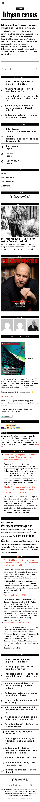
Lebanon (14, 544)
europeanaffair (10, 536)
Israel (3, 544)
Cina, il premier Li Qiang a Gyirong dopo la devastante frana (19, 732)
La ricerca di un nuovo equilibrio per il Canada (20, 758)
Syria (29, 547)
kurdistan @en (8, 544)
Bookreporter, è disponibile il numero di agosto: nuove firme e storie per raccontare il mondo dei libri (21, 457)
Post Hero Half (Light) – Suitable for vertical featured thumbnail (18, 240)
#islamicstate (14, 529)
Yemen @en (13, 552)
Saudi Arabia (18, 547)
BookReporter (21, 451)
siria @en (25, 547)
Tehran (32, 547)
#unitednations (29, 530)
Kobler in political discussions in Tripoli (19, 25)
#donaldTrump (9, 522)
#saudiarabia (21, 530)
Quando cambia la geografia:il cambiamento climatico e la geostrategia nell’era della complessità (19, 107)
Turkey (3, 549)
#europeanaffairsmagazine (16, 525)
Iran (17, 541)
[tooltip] (11, 196)
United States (33, 549)
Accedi (3, 173)
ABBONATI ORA (7, 396)
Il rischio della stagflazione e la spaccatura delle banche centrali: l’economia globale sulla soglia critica (21, 98)
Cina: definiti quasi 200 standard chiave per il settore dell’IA (20, 771)
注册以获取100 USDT (13, 153)
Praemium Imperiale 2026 (15, 595)
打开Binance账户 (12, 160)
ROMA (21, 557)
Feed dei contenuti (7, 177)
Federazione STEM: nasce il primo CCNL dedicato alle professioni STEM (22, 140)
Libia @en (20, 544)
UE (10, 550)
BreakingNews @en (31, 28)
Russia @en (11, 547)
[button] (36, 69)
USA (4, 552)
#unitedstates (5, 532)
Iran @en (22, 541)
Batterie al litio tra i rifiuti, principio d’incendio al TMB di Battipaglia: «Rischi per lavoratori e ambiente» (21, 562)
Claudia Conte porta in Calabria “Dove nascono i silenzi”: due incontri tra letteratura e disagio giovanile (20, 489)
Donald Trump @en (24, 532)
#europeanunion (5, 530)
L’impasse (9, 148)
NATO (34, 544)
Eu (3, 536)
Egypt (32, 532)
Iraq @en (29, 541)
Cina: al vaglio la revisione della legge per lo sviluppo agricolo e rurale (20, 763)
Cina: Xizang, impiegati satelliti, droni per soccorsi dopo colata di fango (19, 90)
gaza (8, 541)
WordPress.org (6, 185)
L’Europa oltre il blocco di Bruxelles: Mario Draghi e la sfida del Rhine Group (21, 725)
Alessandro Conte (14, 532)
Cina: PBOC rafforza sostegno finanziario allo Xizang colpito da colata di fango (20, 82)
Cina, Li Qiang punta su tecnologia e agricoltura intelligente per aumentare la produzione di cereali (21, 740)
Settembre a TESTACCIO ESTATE (18, 623)
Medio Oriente (29, 544)
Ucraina (7, 550)
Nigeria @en (4, 547)
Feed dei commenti (7, 181)
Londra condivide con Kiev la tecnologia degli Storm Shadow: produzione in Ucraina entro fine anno (21, 709)
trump (36, 547)
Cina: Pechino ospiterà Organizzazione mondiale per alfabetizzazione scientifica (21, 116)
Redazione (9, 28)
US (2, 552)
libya (24, 544)
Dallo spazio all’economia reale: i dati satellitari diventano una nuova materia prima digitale (21, 718)
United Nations (24, 550)
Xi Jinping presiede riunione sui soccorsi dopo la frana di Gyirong (21, 701)
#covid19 (3, 522)
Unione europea (15, 550)
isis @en (36, 541)
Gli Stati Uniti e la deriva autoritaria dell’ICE (21, 131)
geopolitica (13, 541)
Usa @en (8, 552)
